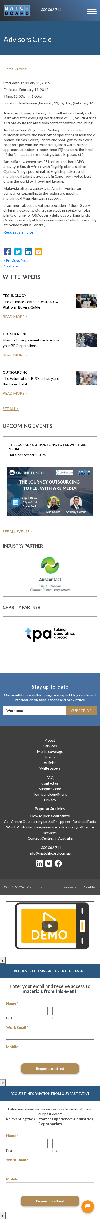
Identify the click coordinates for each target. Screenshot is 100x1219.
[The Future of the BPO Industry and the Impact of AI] (86, 378)
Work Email (17, 1027)
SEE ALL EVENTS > (17, 531)
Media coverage (50, 751)
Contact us (50, 783)
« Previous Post (15, 260)
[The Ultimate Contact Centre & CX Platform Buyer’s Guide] (86, 301)
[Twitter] (49, 864)
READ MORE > (15, 316)
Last (55, 1018)
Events (22, 69)
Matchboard (36, 887)
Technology (14, 295)
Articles (50, 762)
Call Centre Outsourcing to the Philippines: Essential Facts (50, 821)
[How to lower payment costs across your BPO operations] (86, 340)
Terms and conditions (50, 794)
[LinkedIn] (40, 864)
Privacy (50, 800)
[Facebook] (59, 864)
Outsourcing (15, 334)
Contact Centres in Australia (50, 838)
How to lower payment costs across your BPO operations (31, 343)
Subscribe (81, 710)
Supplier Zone (50, 788)
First (9, 1018)
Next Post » (12, 266)
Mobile (12, 1046)
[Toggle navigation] (91, 10)
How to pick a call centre (50, 816)
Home (8, 69)
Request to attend (50, 1068)
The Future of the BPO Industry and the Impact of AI (31, 381)
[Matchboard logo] (17, 10)
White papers (50, 768)
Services (50, 746)
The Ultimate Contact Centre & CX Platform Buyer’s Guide (30, 304)
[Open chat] (87, 1206)
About (50, 740)
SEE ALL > (11, 408)
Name (12, 1003)
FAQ (50, 777)
